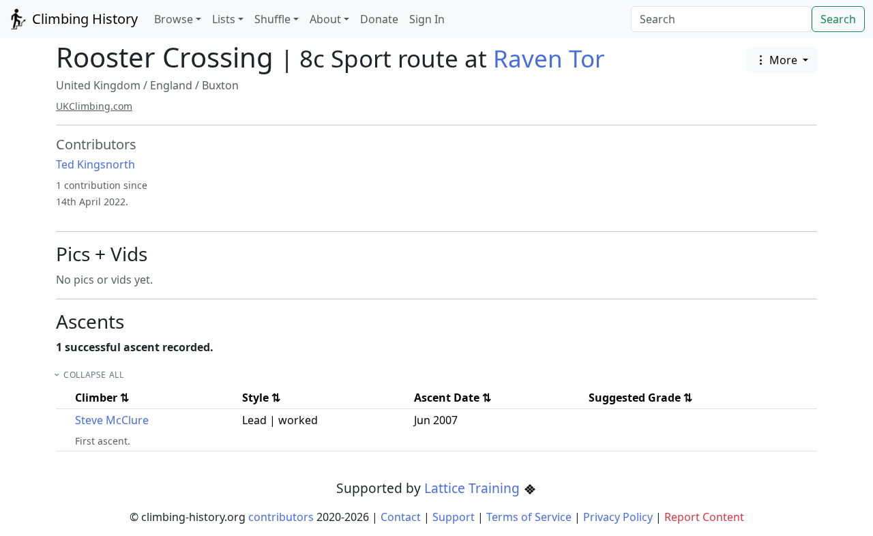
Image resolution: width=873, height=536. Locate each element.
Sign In (427, 19)
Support (453, 516)
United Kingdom (98, 85)
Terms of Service (529, 516)
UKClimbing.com (94, 106)
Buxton (220, 85)
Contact (401, 516)
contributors (281, 516)
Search (838, 19)
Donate (379, 19)
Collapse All (93, 375)
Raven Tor (548, 58)
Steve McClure (112, 420)
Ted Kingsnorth (95, 164)
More (783, 60)
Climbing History (83, 19)
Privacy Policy (618, 516)
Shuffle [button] (272, 19)
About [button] (325, 19)
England (171, 85)
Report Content (704, 516)
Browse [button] (173, 19)
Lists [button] (223, 19)
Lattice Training (473, 488)
